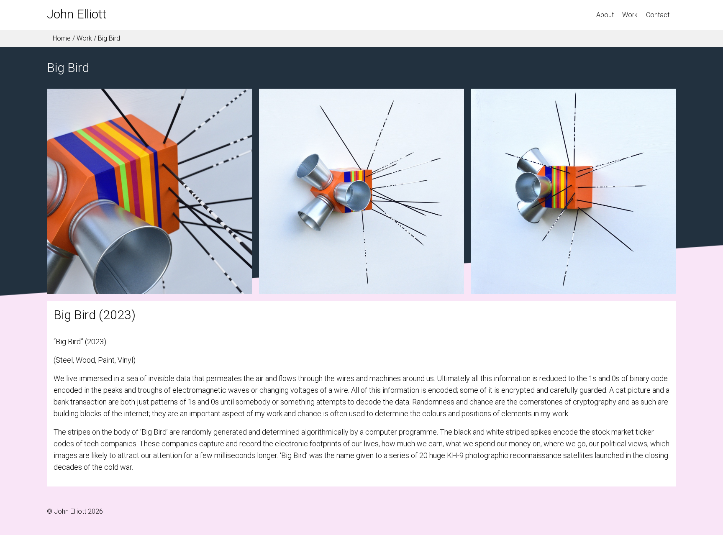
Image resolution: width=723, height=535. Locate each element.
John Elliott (77, 14)
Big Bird (109, 38)
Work (84, 38)
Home (61, 38)
